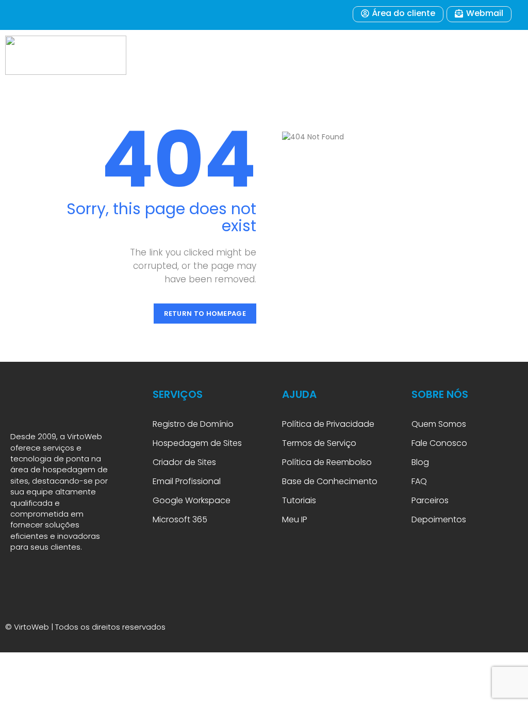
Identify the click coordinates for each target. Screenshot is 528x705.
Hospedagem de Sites (197, 443)
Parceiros (430, 500)
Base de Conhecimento (329, 481)
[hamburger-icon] (491, 55)
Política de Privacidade (328, 424)
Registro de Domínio (193, 424)
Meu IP (294, 519)
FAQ (420, 481)
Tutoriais (301, 500)
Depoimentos (438, 519)
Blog (420, 462)
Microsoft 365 (181, 519)
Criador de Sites (184, 462)
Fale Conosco (439, 443)
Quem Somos (438, 424)
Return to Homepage (205, 313)
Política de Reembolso (327, 462)
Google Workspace (191, 500)
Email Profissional (187, 481)
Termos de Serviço (319, 443)
